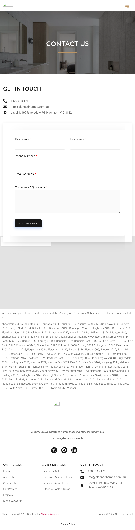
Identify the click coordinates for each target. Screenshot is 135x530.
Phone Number (26, 156)
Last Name (78, 139)
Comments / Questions (31, 187)
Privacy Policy (67, 524)
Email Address (25, 174)
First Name (23, 139)
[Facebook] (64, 450)
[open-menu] (127, 7)
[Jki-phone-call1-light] (54, 450)
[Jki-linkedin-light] (74, 450)
